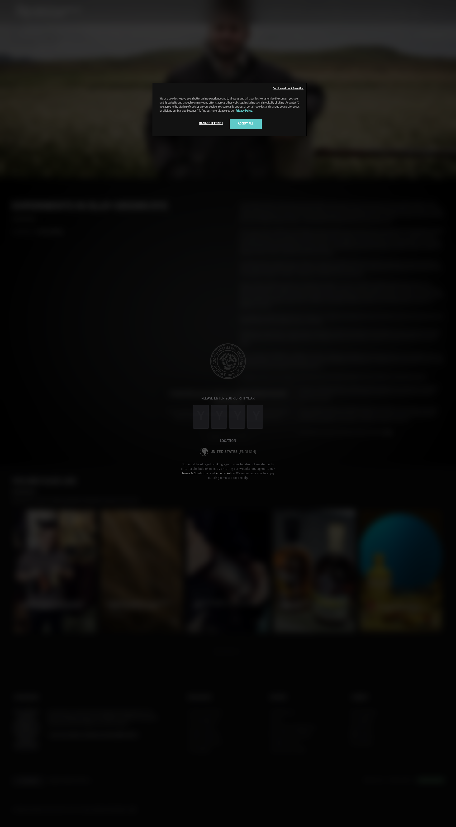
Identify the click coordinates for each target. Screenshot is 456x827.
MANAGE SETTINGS (211, 123)
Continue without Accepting (288, 88)
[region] (229, 109)
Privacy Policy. (244, 110)
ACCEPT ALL (246, 123)
